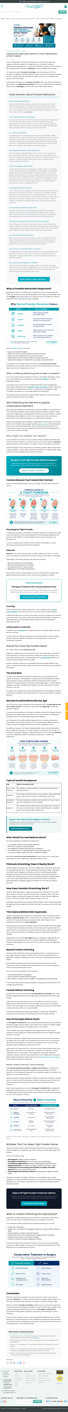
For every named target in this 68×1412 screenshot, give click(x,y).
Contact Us (18, 1380)
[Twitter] (17, 1362)
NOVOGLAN (7, 1408)
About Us (17, 1376)
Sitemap (24, 1408)
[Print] (14, 1362)
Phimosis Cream (42, 1378)
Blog (16, 1382)
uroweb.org (35, 1337)
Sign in (27, 1373)
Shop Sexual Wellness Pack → (20, 828)
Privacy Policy (28, 1382)
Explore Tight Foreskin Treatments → (34, 279)
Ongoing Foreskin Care (44, 1380)
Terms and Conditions (30, 1378)
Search (62, 12)
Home (16, 1373)
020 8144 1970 (7, 1384)
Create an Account (30, 1376)
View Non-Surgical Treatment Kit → (34, 470)
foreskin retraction (17, 348)
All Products (41, 1382)
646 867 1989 (7, 1381)
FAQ (16, 1385)
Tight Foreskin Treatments (44, 1373)
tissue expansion (42, 424)
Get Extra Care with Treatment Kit (34, 597)
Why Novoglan (18, 1378)
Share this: (9, 1360)
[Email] (11, 1362)
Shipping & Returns (30, 1380)
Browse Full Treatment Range (34, 1203)
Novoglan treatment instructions (49, 1057)
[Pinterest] (23, 1362)
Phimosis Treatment (43, 1376)
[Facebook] (7, 1362)
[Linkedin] (20, 1362)
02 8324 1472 (7, 1388)
